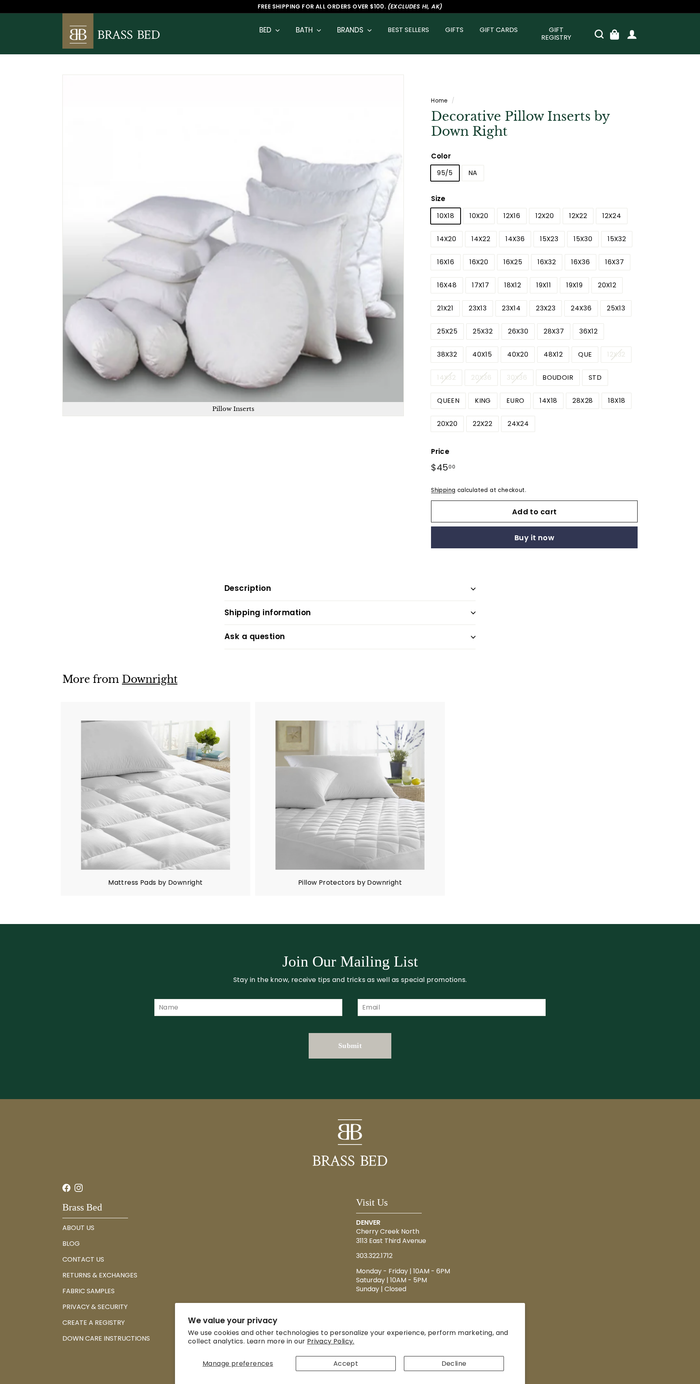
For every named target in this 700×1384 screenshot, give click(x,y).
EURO (515, 400)
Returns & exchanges (99, 1275)
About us (78, 1227)
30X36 (517, 377)
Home (439, 101)
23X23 (545, 308)
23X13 (478, 308)
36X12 (588, 331)
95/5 (445, 173)
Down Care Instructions (106, 1338)
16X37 (614, 262)
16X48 (447, 285)
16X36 (580, 262)
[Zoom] (233, 245)
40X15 (482, 354)
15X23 (549, 239)
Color (441, 156)
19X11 (543, 285)
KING (483, 400)
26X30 (518, 331)
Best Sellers (408, 29)
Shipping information (267, 612)
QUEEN (448, 400)
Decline (454, 1363)
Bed (266, 30)
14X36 (515, 239)
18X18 (616, 400)
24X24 (518, 423)
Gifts (454, 29)
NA (473, 173)
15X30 (583, 239)
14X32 (446, 377)
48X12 (553, 354)
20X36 (481, 377)
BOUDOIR (557, 377)
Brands (351, 30)
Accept (345, 1363)
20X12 (607, 285)
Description (247, 588)
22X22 (482, 423)
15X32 (617, 239)
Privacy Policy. (330, 1341)
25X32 (483, 331)
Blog (71, 1243)
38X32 (447, 354)
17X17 (480, 285)
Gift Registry (556, 34)
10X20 (479, 215)
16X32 (547, 262)
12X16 (512, 215)
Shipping (443, 490)
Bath (305, 30)
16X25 (513, 262)
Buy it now (534, 538)
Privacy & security (95, 1306)
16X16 (445, 262)
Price (440, 451)
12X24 (611, 215)
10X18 (445, 215)
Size (438, 198)
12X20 (545, 215)
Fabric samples (88, 1291)
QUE (585, 354)
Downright (149, 679)
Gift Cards (499, 29)
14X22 (481, 239)
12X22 (578, 215)
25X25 (447, 331)
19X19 (574, 285)
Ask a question (254, 636)
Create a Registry (93, 1322)
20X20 (447, 423)
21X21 (445, 308)
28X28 (582, 400)
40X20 (517, 354)
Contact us (83, 1259)
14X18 (548, 400)
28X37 (554, 331)
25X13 (616, 308)
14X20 (446, 239)
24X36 (581, 308)
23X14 (511, 308)
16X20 (479, 262)
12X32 (616, 354)
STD (595, 377)
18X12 (512, 285)
